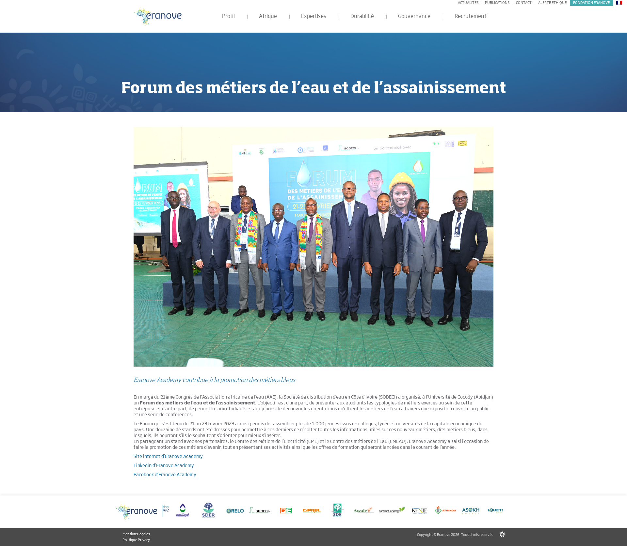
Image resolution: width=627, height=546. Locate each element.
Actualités (468, 2)
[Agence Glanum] (502, 535)
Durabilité (362, 16)
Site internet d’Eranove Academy (168, 456)
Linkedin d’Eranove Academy (164, 465)
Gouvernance (414, 16)
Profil (228, 16)
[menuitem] (619, 2)
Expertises (313, 16)
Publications (497, 2)
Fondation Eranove (591, 2)
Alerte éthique (552, 2)
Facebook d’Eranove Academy (165, 475)
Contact (524, 2)
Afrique (268, 16)
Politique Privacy (136, 540)
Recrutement (470, 16)
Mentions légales (136, 534)
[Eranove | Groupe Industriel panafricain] (158, 16)
